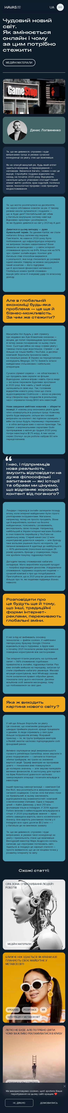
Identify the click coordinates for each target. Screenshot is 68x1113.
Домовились (49, 1102)
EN (45, 7)
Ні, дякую (19, 1102)
